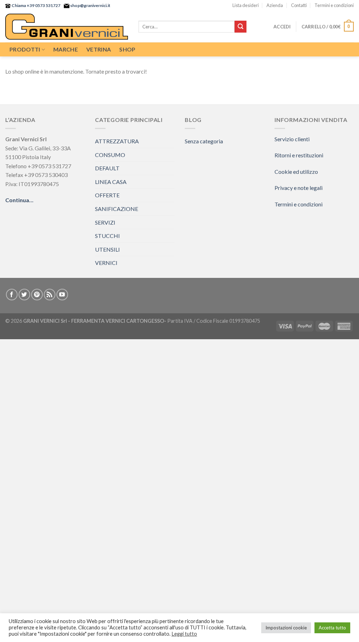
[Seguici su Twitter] (24, 294)
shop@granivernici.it (89, 5)
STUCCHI (107, 235)
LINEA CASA (111, 181)
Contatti (299, 5)
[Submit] (240, 27)
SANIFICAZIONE (116, 208)
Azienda (274, 5)
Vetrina (98, 49)
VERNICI (106, 262)
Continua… (19, 200)
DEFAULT (107, 168)
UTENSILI (107, 249)
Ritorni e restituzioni (299, 155)
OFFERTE (107, 195)
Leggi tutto (184, 634)
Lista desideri (245, 5)
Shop (127, 49)
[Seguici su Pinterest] (37, 294)
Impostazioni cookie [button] (286, 627)
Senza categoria (204, 141)
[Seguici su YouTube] (62, 294)
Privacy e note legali (299, 187)
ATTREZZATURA (117, 141)
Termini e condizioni (334, 5)
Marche (65, 49)
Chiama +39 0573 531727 (35, 5)
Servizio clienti (292, 139)
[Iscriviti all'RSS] (49, 294)
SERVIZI (105, 222)
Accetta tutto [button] (332, 627)
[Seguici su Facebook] (12, 294)
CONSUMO (110, 154)
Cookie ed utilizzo (296, 171)
